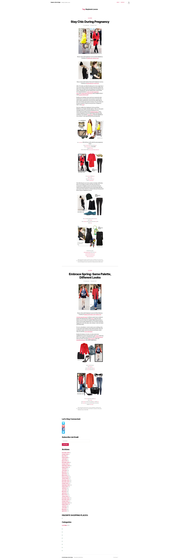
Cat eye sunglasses (92, 407)
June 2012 (64, 507)
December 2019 (65, 452)
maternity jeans (91, 260)
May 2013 (64, 491)
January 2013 (65, 496)
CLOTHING (90, 270)
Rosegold (88, 369)
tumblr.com (89, 58)
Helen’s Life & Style (69, 557)
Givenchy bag (85, 408)
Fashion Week (80, 408)
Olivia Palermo (90, 408)
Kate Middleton (80, 260)
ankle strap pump (81, 259)
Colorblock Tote (96, 259)
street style (86, 409)
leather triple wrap (96, 149)
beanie (85, 259)
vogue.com (96, 83)
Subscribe (65, 444)
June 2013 (64, 490)
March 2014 (64, 475)
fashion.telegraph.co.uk (89, 314)
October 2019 (65, 454)
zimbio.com (98, 314)
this (96, 221)
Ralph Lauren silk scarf (90, 256)
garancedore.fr (89, 83)
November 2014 (65, 462)
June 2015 (64, 459)
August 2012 (65, 504)
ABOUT (118, 2)
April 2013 (64, 493)
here (83, 104)
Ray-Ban (92, 148)
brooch (91, 259)
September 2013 (66, 485)
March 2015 (64, 460)
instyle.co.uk (95, 58)
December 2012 (65, 498)
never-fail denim (88, 331)
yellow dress (100, 261)
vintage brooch (91, 180)
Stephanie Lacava (84, 261)
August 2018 (65, 457)
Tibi (88, 365)
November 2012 (65, 499)
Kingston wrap (91, 149)
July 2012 (64, 506)
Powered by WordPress (78, 557)
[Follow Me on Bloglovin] (76, 423)
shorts (97, 335)
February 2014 (65, 477)
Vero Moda (80, 142)
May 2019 (64, 456)
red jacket (95, 408)
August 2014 (65, 467)
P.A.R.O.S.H (88, 176)
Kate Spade (91, 404)
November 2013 (65, 481)
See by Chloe (87, 145)
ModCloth (85, 221)
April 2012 (64, 511)
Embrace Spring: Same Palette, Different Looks (90, 275)
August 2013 (65, 486)
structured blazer (99, 337)
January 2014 (65, 478)
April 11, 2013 (94, 25)
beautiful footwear (80, 340)
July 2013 (64, 488)
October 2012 (65, 501)
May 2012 (64, 509)
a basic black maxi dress (86, 93)
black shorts (86, 407)
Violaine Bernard (95, 261)
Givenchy (84, 401)
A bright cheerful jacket (81, 317)
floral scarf (101, 259)
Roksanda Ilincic (94, 111)
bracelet (88, 259)
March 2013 (64, 494)
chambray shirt (98, 407)
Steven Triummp (88, 146)
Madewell (90, 366)
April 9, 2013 (94, 281)
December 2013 (65, 480)
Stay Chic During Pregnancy (90, 21)
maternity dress (86, 260)
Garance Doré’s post (83, 94)
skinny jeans (99, 408)
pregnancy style (100, 260)
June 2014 (64, 470)
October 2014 (65, 464)
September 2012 (66, 502)
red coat (79, 261)
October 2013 (65, 483)
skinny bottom (91, 338)
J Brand (91, 177)
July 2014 (64, 468)
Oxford (96, 260)
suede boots (90, 261)
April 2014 (64, 473)
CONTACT (123, 2)
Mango (89, 368)
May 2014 (64, 472)
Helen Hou (87, 25)
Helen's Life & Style (55, 2)
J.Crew (85, 218)
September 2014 (66, 465)
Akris (87, 398)
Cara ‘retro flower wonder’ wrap (90, 253)
